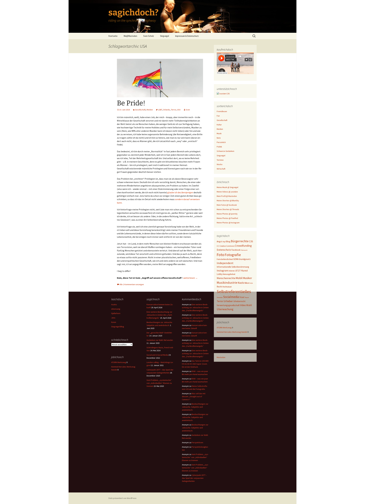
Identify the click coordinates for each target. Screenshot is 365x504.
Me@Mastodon (130, 36)
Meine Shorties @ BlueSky (228, 200)
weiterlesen (190, 277)
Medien (150, 109)
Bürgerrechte (239, 241)
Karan (113, 322)
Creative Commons (226, 246)
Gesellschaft (140, 109)
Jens (113, 317)
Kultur (219, 124)
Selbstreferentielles (234, 291)
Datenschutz (224, 249)
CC (218, 246)
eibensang (115, 309)
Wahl (249, 305)
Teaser (247, 297)
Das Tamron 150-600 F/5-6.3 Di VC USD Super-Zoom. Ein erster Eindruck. (195, 364)
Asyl (224, 241)
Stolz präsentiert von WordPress (122, 498)
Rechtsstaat (227, 287)
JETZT (238, 270)
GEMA (235, 259)
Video (243, 305)
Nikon (247, 283)
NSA (251, 283)
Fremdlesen (222, 111)
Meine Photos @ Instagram (228, 222)
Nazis (241, 282)
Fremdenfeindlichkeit (225, 259)
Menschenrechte (226, 278)
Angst (219, 241)
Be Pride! (131, 103)
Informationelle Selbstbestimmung (233, 266)
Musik (219, 133)
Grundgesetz (245, 259)
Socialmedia (231, 297)
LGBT (160, 109)
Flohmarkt (244, 250)
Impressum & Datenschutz (187, 36)
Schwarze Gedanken (225, 151)
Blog (228, 241)
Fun (218, 116)
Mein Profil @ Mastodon (227, 196)
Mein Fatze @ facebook (227, 205)
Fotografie (233, 254)
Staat (242, 297)
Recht (219, 286)
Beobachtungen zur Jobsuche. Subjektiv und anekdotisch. (195, 407)
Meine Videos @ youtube (227, 191)
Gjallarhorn (115, 313)
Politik (219, 146)
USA (179, 109)
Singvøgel (164, 36)
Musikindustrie (227, 283)
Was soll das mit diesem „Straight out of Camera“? (193, 396)
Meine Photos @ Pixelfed (227, 218)
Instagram (222, 270)
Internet (232, 271)
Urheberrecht (239, 301)
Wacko (219, 164)
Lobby (219, 274)
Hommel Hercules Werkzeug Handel (232, 332)
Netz (219, 138)
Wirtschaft (221, 168)
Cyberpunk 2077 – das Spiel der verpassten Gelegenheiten (194, 478)
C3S (251, 241)
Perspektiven (197, 442)
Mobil (239, 278)
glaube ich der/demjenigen (180, 192)
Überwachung (225, 309)
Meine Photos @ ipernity (227, 213)
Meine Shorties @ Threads (228, 209)
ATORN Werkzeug (224, 327)
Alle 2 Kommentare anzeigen (131, 284)
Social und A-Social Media (157, 355)
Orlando (166, 109)
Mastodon (221, 357)
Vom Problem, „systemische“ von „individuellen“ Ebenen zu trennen (159, 383)
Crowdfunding (243, 245)
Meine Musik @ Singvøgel (227, 187)
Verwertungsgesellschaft (228, 305)
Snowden (220, 297)
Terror (173, 109)
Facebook (235, 250)
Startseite (112, 36)
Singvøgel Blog (117, 326)
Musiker (247, 278)
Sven (188, 109)
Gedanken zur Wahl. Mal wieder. (160, 340)
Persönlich (221, 142)
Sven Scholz (148, 36)
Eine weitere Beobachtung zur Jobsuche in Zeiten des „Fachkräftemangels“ (159, 315)
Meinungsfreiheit (229, 274)
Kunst (244, 270)
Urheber (228, 301)
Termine (220, 160)
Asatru (114, 304)
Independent (225, 263)
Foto (220, 254)
